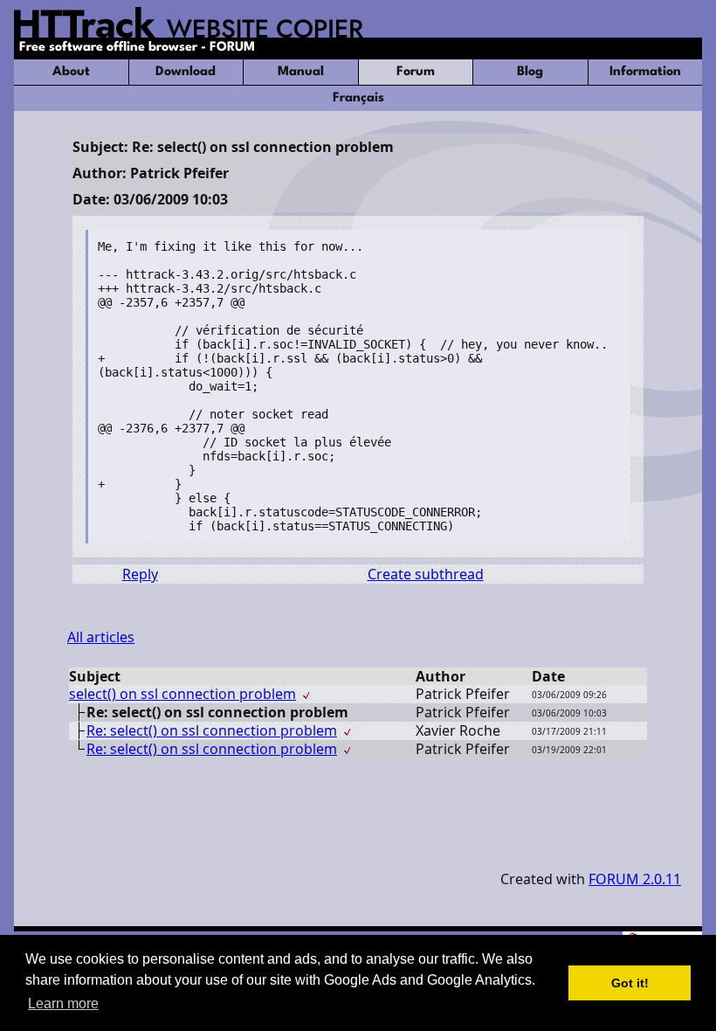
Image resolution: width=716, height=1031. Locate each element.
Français (358, 98)
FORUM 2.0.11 (635, 879)
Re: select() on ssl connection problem (211, 730)
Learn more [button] (63, 1003)
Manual (301, 72)
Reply (140, 574)
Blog (530, 72)
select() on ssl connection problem (182, 693)
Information (645, 72)
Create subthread (426, 574)
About (71, 72)
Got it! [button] (630, 983)
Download (185, 72)
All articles (100, 637)
